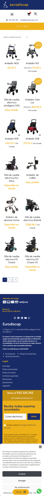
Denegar (22, 480)
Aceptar (22, 474)
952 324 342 (20, 393)
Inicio (18, 26)
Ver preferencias (22, 487)
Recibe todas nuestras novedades (19, 407)
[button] (40, 447)
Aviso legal (22, 425)
